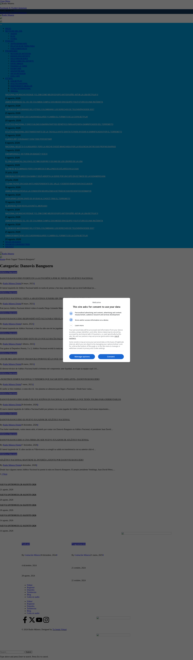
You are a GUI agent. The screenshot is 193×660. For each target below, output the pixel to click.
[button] (96, 325)
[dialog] (96, 330)
